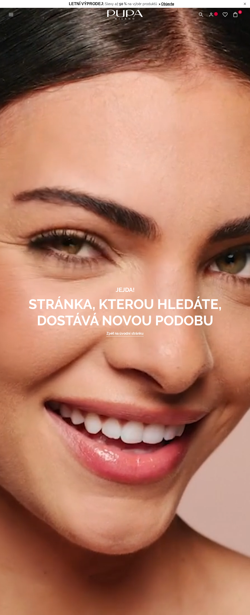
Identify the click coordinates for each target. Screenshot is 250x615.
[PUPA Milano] (125, 14)
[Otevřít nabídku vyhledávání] (201, 15)
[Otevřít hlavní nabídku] (11, 15)
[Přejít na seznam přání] (225, 15)
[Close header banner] (245, 4)
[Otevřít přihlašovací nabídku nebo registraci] (213, 15)
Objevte (167, 4)
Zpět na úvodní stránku (125, 333)
